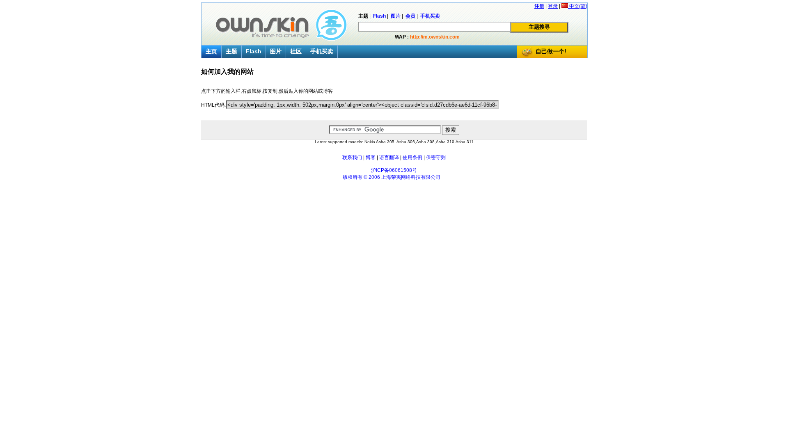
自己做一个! (551, 51)
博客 (371, 157)
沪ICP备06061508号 (394, 170)
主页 (211, 51)
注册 (539, 6)
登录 (553, 6)
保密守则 (436, 157)
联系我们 (352, 157)
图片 (276, 51)
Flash (253, 51)
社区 (296, 51)
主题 (231, 51)
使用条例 (412, 157)
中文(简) (577, 6)
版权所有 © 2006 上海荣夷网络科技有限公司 (391, 177)
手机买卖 (321, 51)
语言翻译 (389, 157)
